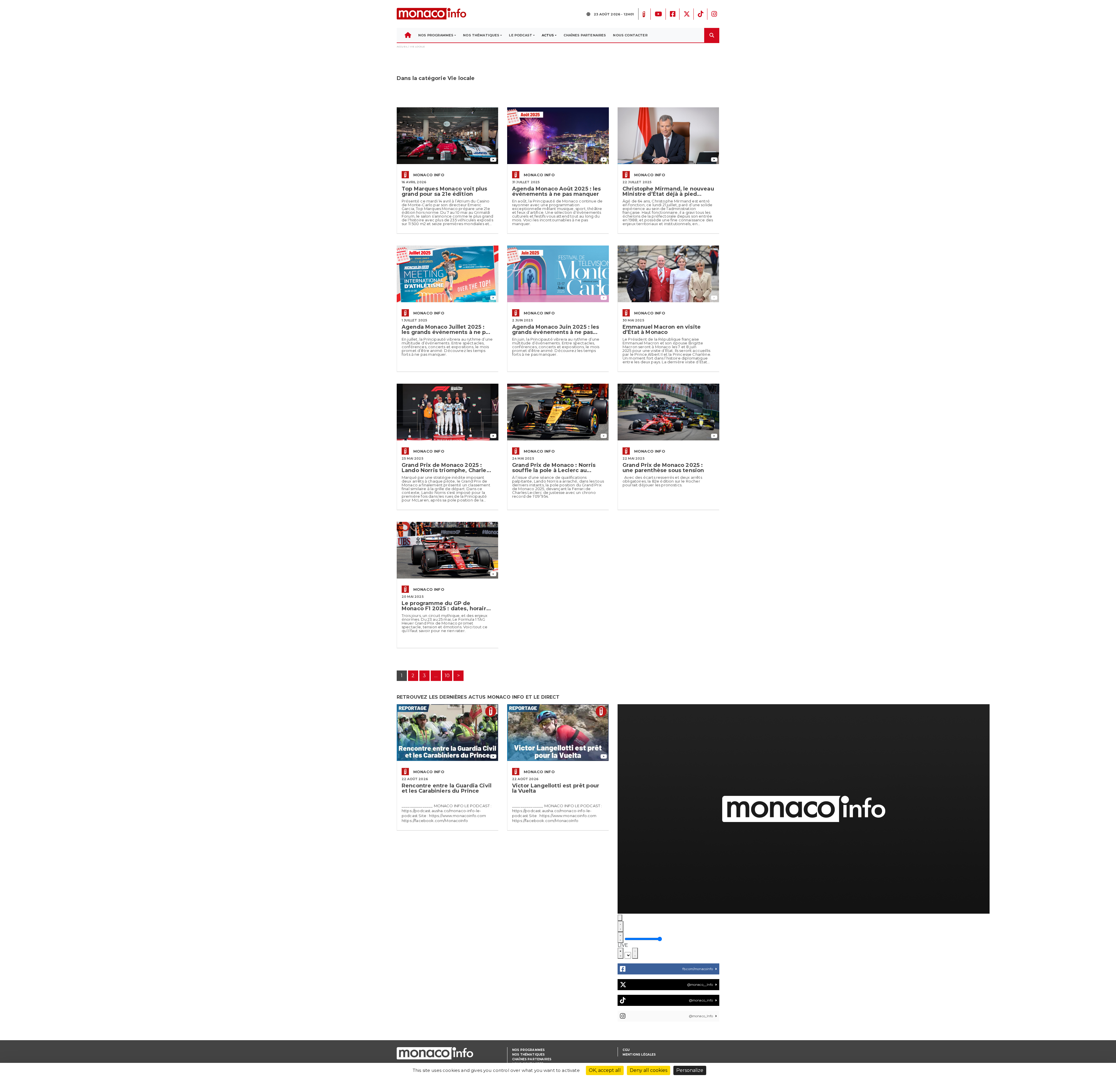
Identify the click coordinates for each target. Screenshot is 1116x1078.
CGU (626, 1050)
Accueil (402, 46)
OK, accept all (605, 1070)
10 (447, 675)
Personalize (689, 1070)
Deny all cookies (648, 1070)
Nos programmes (528, 1050)
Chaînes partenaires (531, 1059)
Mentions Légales (639, 1054)
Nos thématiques (528, 1054)
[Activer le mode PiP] (620, 953)
